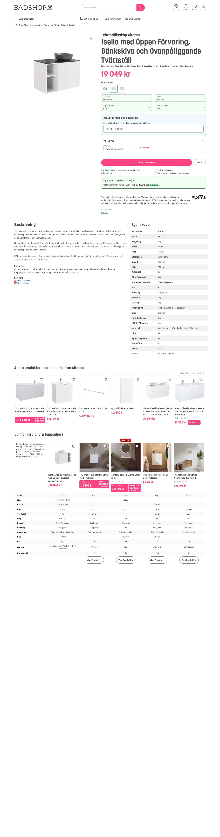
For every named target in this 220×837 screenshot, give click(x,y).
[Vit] (122, 88)
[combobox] (126, 98)
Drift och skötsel (22, 283)
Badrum (19, 25)
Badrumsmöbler (51, 25)
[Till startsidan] (33, 7)
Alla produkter (26, 19)
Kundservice (176, 10)
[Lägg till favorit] (92, 38)
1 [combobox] (198, 162)
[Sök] (140, 7)
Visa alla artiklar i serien (191, 373)
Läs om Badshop (132, 19)
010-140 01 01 (91, 19)
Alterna (104, 212)
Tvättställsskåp (68, 25)
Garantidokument (23, 281)
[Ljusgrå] (105, 88)
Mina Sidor (186, 10)
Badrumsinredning (33, 25)
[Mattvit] (114, 88)
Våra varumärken (113, 19)
